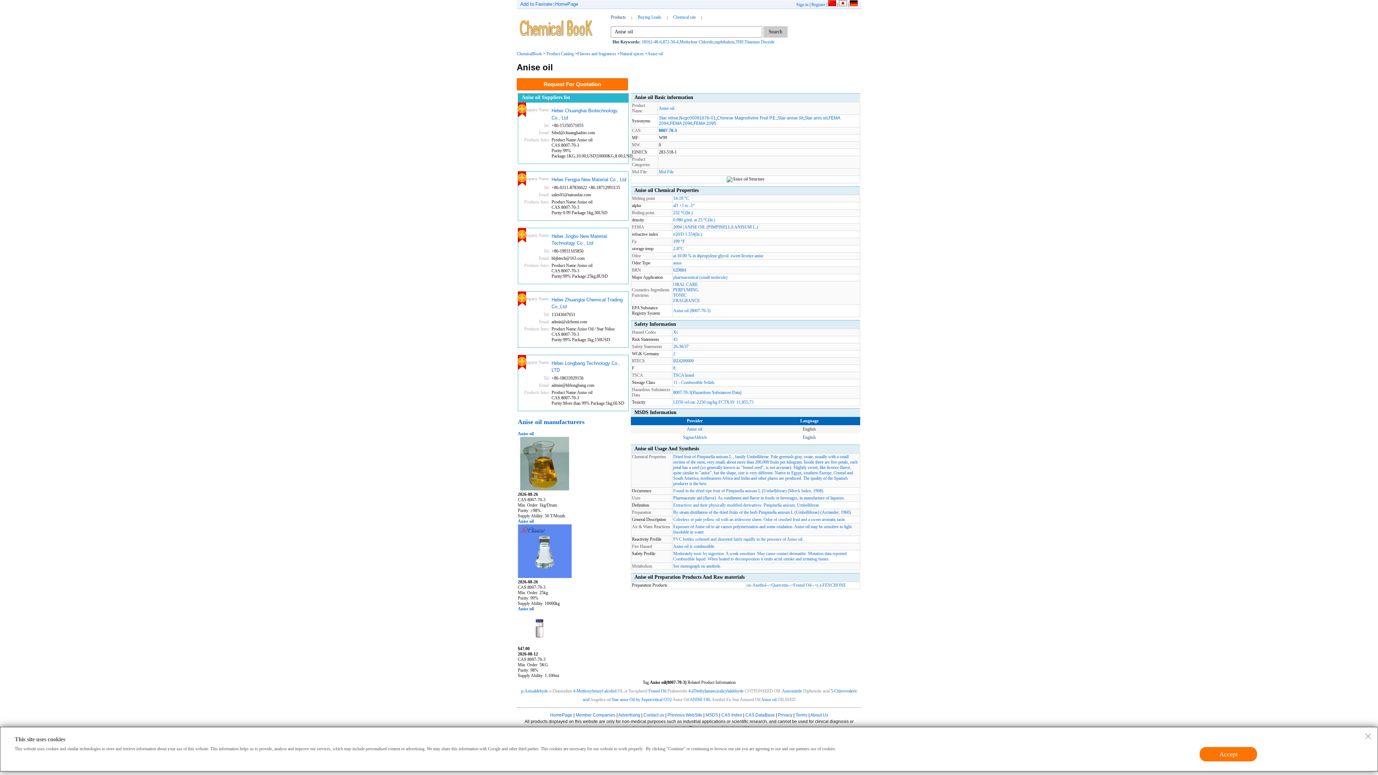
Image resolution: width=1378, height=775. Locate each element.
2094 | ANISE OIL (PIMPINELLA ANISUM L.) (715, 227)
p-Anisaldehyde (534, 691)
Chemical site (684, 17)
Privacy (785, 715)
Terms (801, 715)
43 (675, 339)
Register (818, 4)
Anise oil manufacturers (551, 422)
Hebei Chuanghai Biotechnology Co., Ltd (585, 114)
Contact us (653, 715)
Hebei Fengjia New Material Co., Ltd (589, 179)
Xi (675, 332)
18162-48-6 (652, 41)
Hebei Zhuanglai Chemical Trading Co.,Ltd (587, 303)
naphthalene (724, 41)
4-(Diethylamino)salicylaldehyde (716, 691)
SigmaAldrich (695, 437)
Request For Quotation (572, 84)
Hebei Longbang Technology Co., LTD (586, 367)
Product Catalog (560, 53)
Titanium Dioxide (759, 41)
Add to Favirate (536, 4)
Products (618, 17)
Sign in (802, 4)
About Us (819, 715)
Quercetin (780, 585)
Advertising (629, 715)
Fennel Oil (802, 585)
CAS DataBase (760, 715)
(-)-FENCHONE (831, 585)
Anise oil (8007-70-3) (692, 310)
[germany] (854, 4)
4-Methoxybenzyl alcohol (595, 691)
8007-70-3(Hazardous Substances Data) (707, 392)
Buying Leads (649, 17)
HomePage (566, 4)
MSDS (712, 715)
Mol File (666, 171)
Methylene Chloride (696, 41)
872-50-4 (671, 41)
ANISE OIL (700, 699)
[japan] (843, 4)
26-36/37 (681, 346)
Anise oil (655, 53)
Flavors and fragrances (596, 53)
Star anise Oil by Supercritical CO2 (642, 699)
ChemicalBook (529, 53)
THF (740, 41)
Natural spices (632, 53)
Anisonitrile (792, 691)
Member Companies (595, 715)
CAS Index (731, 715)
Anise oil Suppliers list (546, 97)
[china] (832, 4)
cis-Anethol (756, 585)
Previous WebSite (684, 715)
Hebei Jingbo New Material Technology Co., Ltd (579, 240)
